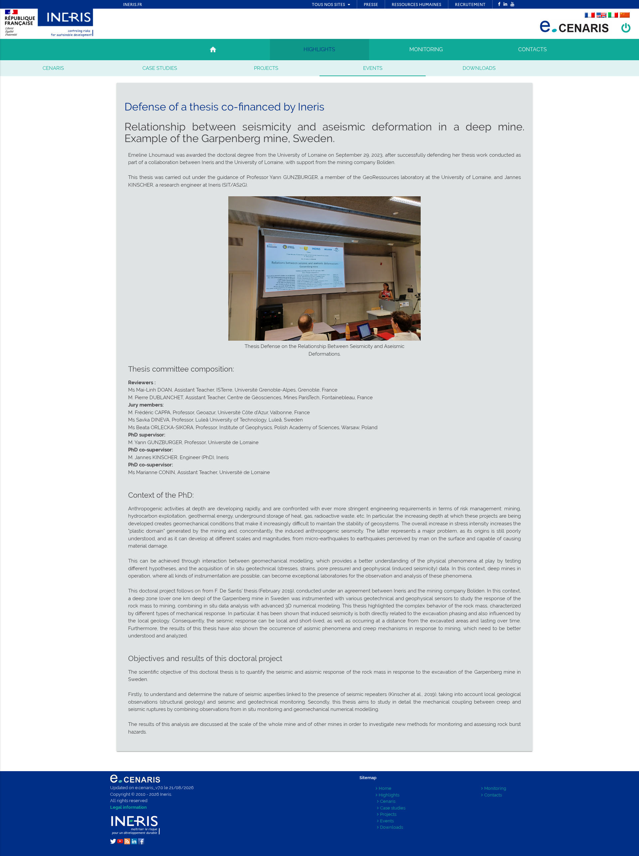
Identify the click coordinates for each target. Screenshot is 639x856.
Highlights (389, 794)
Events (372, 68)
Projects (266, 68)
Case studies (159, 68)
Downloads (479, 68)
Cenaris (53, 68)
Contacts (493, 794)
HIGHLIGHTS (319, 49)
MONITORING (426, 49)
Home (385, 788)
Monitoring (495, 788)
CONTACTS (532, 49)
